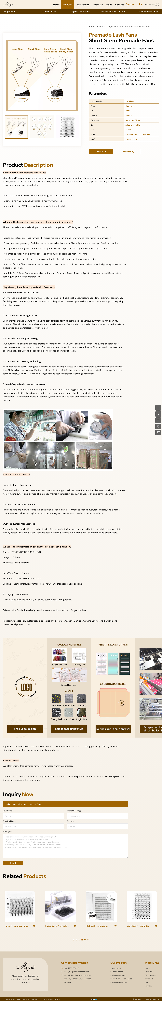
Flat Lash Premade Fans (55, 925)
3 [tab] (79, 939)
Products (68, 4)
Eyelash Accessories (148, 11)
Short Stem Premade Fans (138, 925)
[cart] (34, 926)
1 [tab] (73, 939)
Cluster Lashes (49, 11)
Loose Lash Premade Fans (15, 925)
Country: (70, 821)
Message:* (7, 831)
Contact (119, 4)
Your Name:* (8, 811)
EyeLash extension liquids (113, 11)
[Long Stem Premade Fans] (101, 906)
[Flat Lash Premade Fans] (60, 906)
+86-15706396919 (71, 968)
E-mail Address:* (10, 821)
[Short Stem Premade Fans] (142, 906)
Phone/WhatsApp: (74, 811)
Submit (13, 863)
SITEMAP (138, 999)
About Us (98, 4)
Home (56, 4)
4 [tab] (82, 939)
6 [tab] (87, 939)
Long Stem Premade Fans (96, 925)
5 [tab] (85, 939)
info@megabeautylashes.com (76, 971)
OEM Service (82, 4)
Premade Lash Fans (140, 26)
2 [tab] (76, 939)
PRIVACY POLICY (152, 999)
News (109, 4)
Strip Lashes (10, 11)
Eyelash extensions (81, 11)
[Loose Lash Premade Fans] (20, 906)
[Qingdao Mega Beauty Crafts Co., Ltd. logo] (8, 4)
